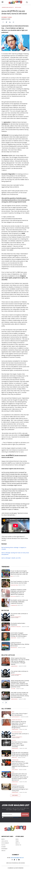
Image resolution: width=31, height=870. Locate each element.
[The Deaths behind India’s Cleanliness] (6, 627)
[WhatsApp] (13, 22)
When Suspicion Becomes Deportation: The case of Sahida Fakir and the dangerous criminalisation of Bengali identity (20, 661)
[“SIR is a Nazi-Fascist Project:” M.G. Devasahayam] (6, 714)
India (12, 576)
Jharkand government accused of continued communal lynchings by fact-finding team (20, 788)
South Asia (18, 7)
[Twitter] (6, 22)
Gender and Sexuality (8, 7)
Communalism (14, 605)
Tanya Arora (15, 769)
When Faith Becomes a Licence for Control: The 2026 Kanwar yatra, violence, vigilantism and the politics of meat (20, 765)
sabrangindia (14, 666)
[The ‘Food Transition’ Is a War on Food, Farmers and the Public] (6, 583)
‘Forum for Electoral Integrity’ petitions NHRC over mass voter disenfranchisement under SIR (19, 572)
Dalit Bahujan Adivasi (5, 620)
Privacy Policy (15, 817)
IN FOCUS (5, 610)
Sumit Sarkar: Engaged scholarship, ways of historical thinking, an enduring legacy (19, 634)
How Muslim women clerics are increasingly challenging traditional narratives (19, 601)
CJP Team (13, 688)
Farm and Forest (14, 585)
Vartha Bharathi (16, 716)
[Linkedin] (9, 22)
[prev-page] (3, 702)
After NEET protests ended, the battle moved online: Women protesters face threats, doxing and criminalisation (20, 695)
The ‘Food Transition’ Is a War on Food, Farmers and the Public (20, 582)
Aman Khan (14, 757)
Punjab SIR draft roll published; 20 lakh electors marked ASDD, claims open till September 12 (20, 754)
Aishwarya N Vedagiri (16, 626)
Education (13, 596)
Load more (15, 795)
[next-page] (6, 702)
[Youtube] (19, 860)
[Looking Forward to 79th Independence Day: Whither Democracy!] (6, 646)
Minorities (14, 784)
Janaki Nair (13, 637)
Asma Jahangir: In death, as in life (11, 558)
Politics (14, 740)
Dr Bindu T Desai (7, 17)
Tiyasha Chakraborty (16, 616)
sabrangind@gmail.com (17, 857)
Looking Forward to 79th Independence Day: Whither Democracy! (20, 644)
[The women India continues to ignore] (6, 617)
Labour (3, 630)
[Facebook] (3, 22)
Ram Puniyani (14, 647)
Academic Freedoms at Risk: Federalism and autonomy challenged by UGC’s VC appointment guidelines (18, 592)
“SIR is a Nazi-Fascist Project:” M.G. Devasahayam (20, 714)
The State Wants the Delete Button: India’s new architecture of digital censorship (19, 744)
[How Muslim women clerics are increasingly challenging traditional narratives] (6, 603)
